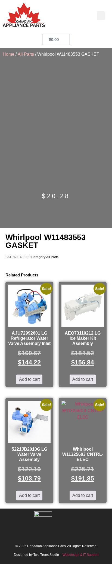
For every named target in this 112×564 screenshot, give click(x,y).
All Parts (26, 54)
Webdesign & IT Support (80, 555)
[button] (101, 15)
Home (8, 54)
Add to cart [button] (29, 379)
